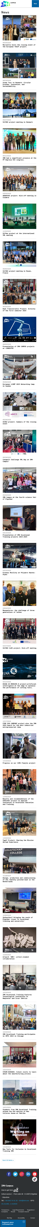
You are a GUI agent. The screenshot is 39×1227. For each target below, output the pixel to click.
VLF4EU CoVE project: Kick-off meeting (19, 648)
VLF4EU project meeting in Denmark (18, 122)
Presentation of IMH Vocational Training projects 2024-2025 (16, 536)
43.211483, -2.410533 (9, 1204)
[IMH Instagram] (22, 1174)
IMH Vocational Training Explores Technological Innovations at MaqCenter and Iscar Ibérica (17, 996)
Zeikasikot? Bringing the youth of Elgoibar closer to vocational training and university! (18, 919)
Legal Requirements (18, 1210)
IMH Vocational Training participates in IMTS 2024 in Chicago (19, 1035)
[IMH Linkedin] (28, 1174)
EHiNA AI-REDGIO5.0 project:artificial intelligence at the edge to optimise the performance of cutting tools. (19, 686)
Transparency (5, 1210)
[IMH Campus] (8, 3)
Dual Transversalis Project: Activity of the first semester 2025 (19, 310)
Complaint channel (23, 1211)
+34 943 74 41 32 (11, 1200)
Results (13, 1211)
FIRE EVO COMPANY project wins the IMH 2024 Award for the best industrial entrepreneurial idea (19, 725)
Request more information (8, 1223)
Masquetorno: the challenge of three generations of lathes (18, 611)
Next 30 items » (8, 1160)
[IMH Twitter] (15, 1174)
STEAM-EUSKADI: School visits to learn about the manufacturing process (19, 1073)
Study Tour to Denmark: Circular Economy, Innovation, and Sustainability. (17, 84)
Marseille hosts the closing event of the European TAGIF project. (19, 46)
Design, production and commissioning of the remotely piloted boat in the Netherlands (19, 879)
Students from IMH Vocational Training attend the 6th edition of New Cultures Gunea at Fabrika (19, 1111)
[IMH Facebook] (9, 1174)
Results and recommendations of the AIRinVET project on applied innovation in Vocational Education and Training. (18, 801)
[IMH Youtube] (35, 1174)
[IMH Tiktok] (35, 1179)
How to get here (7, 1190)
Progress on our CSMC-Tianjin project (19, 763)
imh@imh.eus (24, 1200)
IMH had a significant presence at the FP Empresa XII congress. (19, 159)
